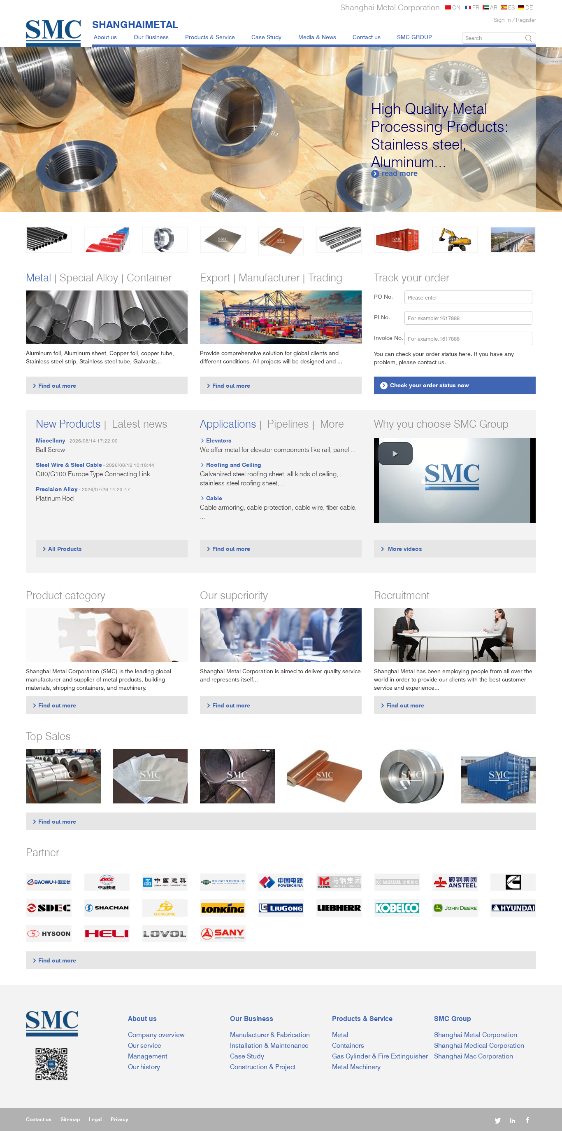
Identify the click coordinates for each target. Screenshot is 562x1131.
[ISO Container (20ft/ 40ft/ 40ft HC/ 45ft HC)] (498, 776)
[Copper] (281, 241)
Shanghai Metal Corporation (475, 1035)
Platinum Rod (55, 498)
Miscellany (50, 440)
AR (493, 7)
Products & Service (210, 36)
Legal (95, 1119)
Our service (144, 1045)
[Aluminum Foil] (150, 776)
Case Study (266, 36)
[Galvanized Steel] (107, 239)
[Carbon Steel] (49, 239)
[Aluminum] (223, 239)
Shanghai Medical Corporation (479, 1045)
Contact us (367, 36)
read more (395, 173)
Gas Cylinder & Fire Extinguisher (380, 1056)
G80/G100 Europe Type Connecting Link (93, 474)
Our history (144, 1067)
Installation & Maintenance (269, 1045)
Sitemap (70, 1119)
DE (529, 7)
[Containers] (397, 239)
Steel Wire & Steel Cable (69, 464)
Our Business (151, 36)
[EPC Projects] (513, 239)
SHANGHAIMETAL (135, 24)
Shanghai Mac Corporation (473, 1056)
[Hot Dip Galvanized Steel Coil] (63, 776)
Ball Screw (50, 450)
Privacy (119, 1119)
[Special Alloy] (339, 239)
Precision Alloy (57, 488)
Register (526, 19)
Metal (340, 1035)
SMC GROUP (414, 36)
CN (456, 7)
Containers (348, 1045)
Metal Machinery (356, 1067)
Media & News (317, 36)
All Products (62, 548)
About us (105, 36)
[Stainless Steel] (165, 239)
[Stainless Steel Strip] (411, 776)
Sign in (502, 19)
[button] (395, 453)
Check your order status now (425, 385)
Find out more (54, 385)
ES (511, 7)
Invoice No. (388, 337)
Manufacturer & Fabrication (270, 1035)
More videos (401, 548)
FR (475, 7)
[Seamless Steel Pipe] (237, 776)
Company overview (156, 1035)
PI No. (387, 317)
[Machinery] (455, 239)
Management (147, 1056)
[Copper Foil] (324, 776)
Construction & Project (263, 1067)
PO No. (388, 296)
